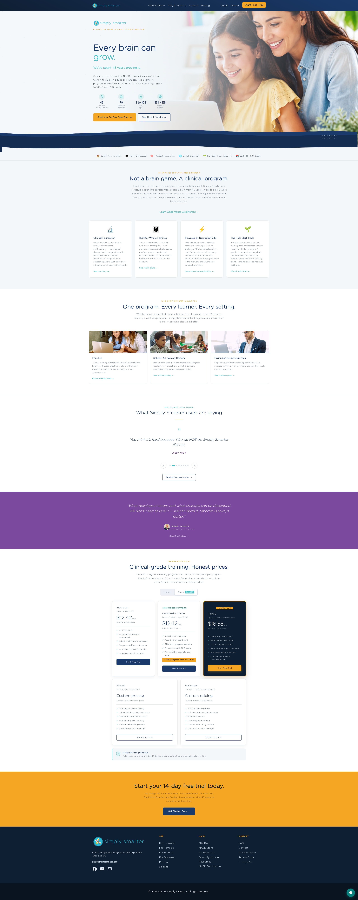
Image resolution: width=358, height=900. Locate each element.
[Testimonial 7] (185, 465)
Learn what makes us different (179, 212)
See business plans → (224, 375)
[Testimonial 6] (183, 465)
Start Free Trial (254, 5)
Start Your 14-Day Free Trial (112, 117)
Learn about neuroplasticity (199, 271)
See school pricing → (163, 375)
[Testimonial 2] (172, 465)
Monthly (167, 592)
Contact (243, 848)
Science (193, 5)
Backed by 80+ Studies (249, 156)
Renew (235, 5)
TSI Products (206, 852)
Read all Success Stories (179, 477)
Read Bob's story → (179, 536)
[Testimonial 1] (170, 465)
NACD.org (204, 843)
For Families (166, 848)
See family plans (148, 268)
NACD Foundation (210, 866)
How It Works (167, 843)
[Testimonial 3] (175, 465)
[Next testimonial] (194, 466)
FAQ (241, 843)
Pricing (205, 5)
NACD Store (206, 848)
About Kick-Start (240, 271)
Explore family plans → (103, 379)
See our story (101, 271)
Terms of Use (246, 857)
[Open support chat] (351, 893)
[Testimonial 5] (181, 465)
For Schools (166, 852)
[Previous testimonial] (163, 466)
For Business (166, 857)
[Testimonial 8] (188, 465)
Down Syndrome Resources (209, 859)
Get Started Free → (179, 811)
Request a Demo (145, 737)
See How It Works (152, 117)
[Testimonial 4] (179, 465)
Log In (224, 5)
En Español (245, 862)
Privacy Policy (247, 852)
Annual (185, 592)
